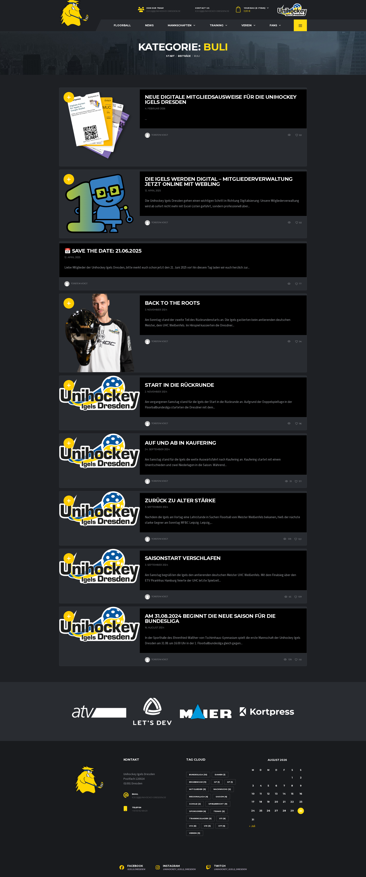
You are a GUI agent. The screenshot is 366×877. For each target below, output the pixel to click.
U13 (192, 826)
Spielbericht (217, 804)
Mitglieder (197, 789)
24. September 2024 (157, 449)
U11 (222, 818)
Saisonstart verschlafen (182, 558)
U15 (207, 826)
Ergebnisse (197, 782)
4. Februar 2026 (155, 108)
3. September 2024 (156, 506)
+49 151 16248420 (139, 811)
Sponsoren (197, 811)
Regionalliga (198, 796)
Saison (221, 796)
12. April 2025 (153, 190)
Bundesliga (198, 774)
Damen (220, 774)
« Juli (252, 826)
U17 (221, 826)
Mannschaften (179, 25)
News (149, 25)
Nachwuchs (222, 789)
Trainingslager (200, 818)
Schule (195, 804)
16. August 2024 (154, 627)
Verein (246, 25)
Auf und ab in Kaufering (180, 443)
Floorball (122, 25)
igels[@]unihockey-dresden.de (163, 11)
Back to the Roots (172, 303)
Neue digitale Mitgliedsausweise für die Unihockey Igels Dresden (221, 99)
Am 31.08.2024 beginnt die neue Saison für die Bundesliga (210, 618)
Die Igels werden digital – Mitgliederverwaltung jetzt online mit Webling (219, 181)
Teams (219, 811)
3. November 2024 (156, 309)
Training (216, 25)
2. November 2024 (156, 391)
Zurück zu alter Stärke (180, 500)
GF (217, 782)
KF (230, 782)
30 (300, 810)
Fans (273, 25)
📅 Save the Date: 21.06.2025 (102, 251)
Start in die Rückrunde (179, 385)
